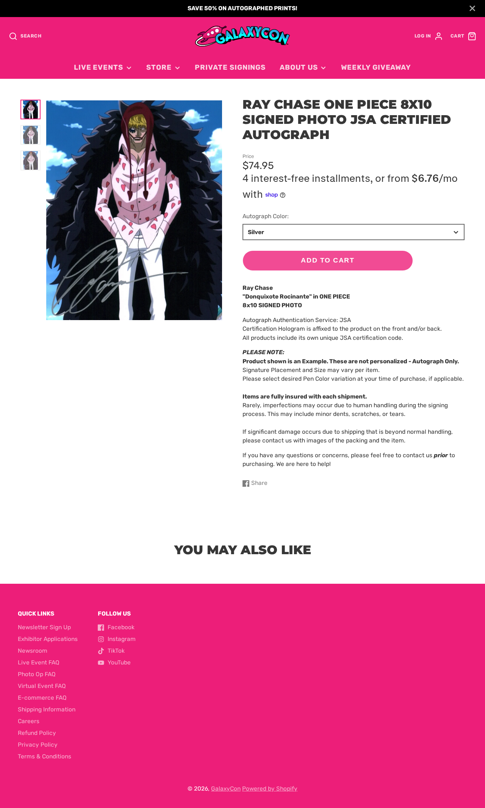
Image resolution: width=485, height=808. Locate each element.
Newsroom (32, 650)
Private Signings (230, 67)
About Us (299, 67)
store (159, 67)
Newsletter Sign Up (44, 627)
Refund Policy (37, 733)
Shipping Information (46, 709)
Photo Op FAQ (37, 674)
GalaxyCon (226, 788)
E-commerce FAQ (42, 697)
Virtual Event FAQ (42, 686)
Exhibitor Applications (48, 639)
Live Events (98, 67)
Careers (28, 721)
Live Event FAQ (38, 662)
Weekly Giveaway (376, 67)
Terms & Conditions (44, 756)
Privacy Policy (38, 744)
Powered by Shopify (269, 788)
